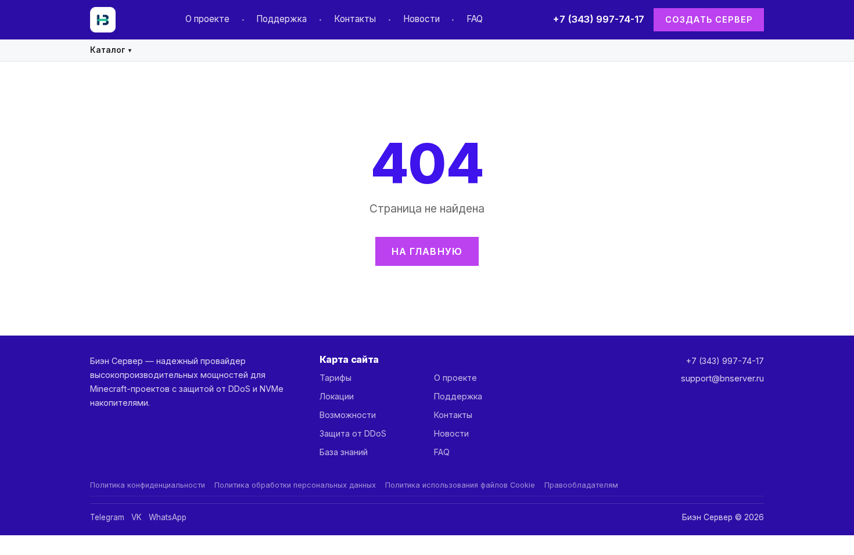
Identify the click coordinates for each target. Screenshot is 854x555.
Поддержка (281, 18)
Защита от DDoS (353, 433)
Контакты (355, 18)
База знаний (344, 452)
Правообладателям (581, 485)
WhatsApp (167, 517)
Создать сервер (708, 19)
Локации (337, 396)
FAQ (475, 18)
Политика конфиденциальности (147, 485)
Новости (421, 18)
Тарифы (335, 378)
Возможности (348, 415)
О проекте (207, 18)
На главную (427, 251)
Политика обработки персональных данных (295, 485)
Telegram (107, 517)
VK (136, 517)
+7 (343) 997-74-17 (598, 19)
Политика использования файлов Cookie (460, 485)
